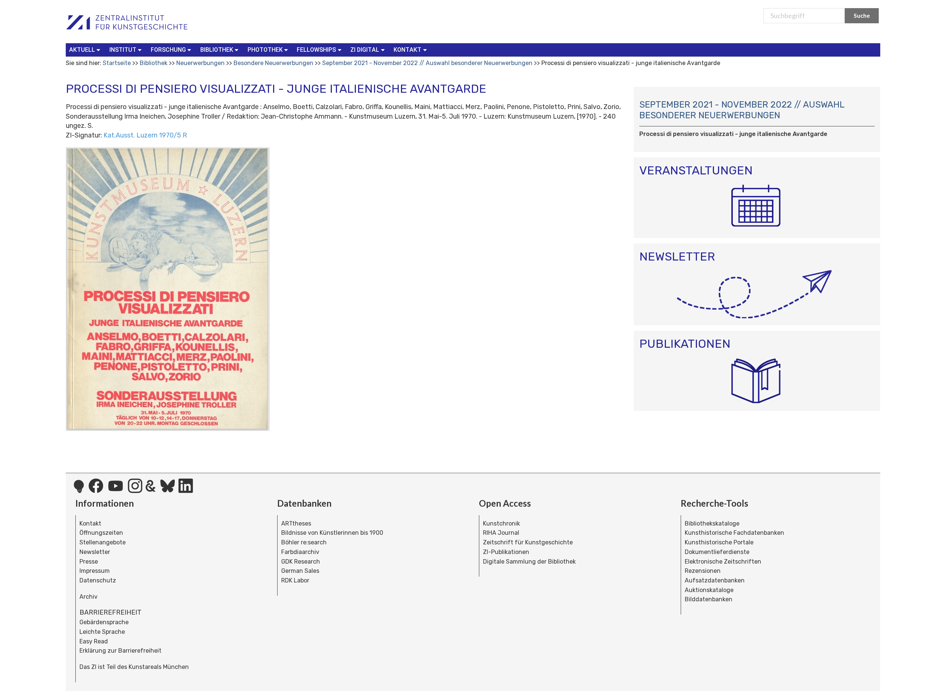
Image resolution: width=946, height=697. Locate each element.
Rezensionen (703, 570)
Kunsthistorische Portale (719, 542)
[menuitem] (86, 50)
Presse (88, 561)
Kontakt (90, 523)
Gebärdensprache (104, 622)
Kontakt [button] (407, 49)
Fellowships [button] (316, 49)
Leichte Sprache (102, 631)
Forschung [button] (168, 49)
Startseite (117, 63)
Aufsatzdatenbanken (715, 580)
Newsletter (94, 551)
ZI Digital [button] (364, 49)
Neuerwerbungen (200, 63)
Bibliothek (153, 63)
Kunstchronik (501, 523)
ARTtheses (296, 523)
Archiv (88, 596)
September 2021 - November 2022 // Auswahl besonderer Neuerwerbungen (427, 63)
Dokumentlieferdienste (717, 551)
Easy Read (93, 641)
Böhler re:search (304, 542)
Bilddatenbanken (708, 599)
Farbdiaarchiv (300, 551)
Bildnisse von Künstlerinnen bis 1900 (332, 532)
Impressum (94, 570)
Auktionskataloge (709, 590)
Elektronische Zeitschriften (723, 561)
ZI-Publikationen (506, 551)
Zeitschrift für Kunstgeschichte (528, 542)
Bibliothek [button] (216, 49)
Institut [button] (122, 49)
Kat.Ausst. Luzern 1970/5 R (145, 135)
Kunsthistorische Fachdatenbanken (734, 532)
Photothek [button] (265, 49)
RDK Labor (295, 580)
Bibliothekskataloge (712, 523)
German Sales (300, 570)
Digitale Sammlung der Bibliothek (529, 561)
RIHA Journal (501, 532)
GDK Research (300, 561)
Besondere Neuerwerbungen (273, 63)
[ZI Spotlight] (79, 490)
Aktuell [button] (82, 49)
